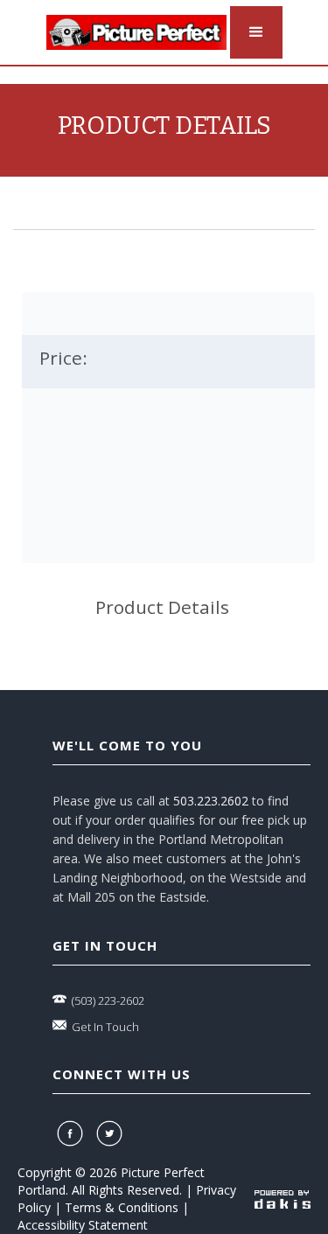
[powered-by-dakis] (283, 1198)
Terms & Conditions (121, 1207)
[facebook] (72, 1133)
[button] (256, 32)
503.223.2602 (210, 800)
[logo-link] (136, 32)
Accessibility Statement (82, 1225)
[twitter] (111, 1133)
